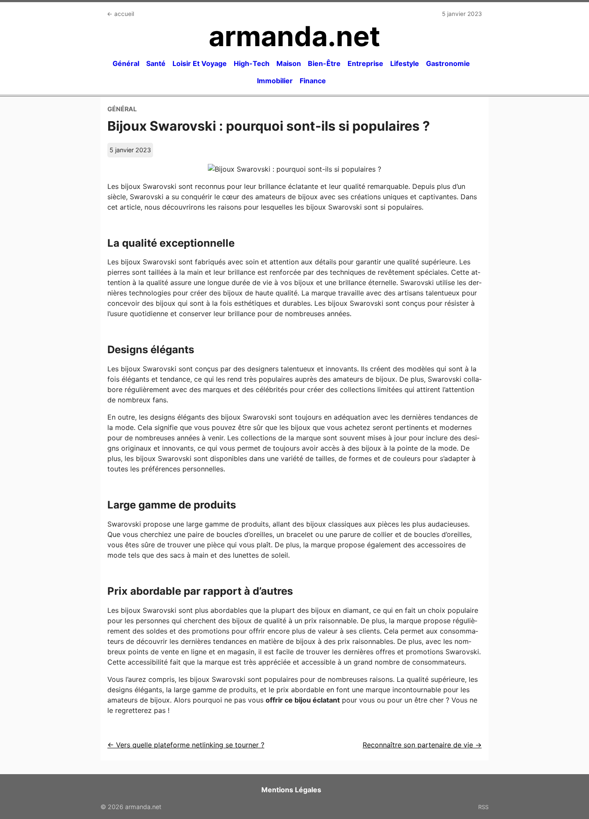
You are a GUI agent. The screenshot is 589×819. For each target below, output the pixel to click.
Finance (313, 80)
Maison (288, 63)
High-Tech (251, 63)
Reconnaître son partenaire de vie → (422, 745)
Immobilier (275, 80)
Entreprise (365, 63)
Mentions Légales (291, 789)
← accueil (120, 13)
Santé (156, 63)
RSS (483, 806)
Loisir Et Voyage (199, 63)
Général (126, 63)
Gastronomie (448, 63)
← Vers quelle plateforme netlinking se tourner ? (185, 745)
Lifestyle (404, 63)
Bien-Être (324, 63)
